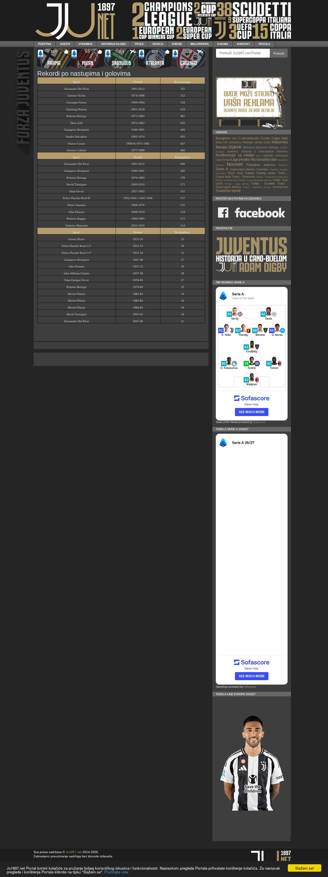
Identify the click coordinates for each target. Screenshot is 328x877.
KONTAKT (243, 43)
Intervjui (248, 142)
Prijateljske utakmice (261, 164)
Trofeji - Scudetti (263, 183)
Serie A (222, 169)
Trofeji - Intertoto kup (227, 180)
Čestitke (265, 138)
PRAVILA (264, 43)
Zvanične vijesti (228, 191)
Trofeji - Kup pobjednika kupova (255, 180)
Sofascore (259, 422)
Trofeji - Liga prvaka (237, 184)
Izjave (234, 146)
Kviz (258, 155)
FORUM (177, 43)
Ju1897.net (74, 852)
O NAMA (222, 43)
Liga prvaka (240, 159)
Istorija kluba (262, 142)
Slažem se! (304, 868)
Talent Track (235, 173)
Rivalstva (283, 165)
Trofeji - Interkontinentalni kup (272, 177)
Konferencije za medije (235, 155)
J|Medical (248, 147)
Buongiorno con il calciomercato (237, 138)
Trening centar (266, 173)
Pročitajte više (116, 872)
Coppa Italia (280, 138)
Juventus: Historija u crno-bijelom (250, 151)
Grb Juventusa (232, 142)
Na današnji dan (264, 159)
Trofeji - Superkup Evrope (257, 187)
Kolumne (282, 151)
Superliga (262, 169)
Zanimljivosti (280, 186)
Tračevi (249, 173)
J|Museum (261, 147)
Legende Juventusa (275, 155)
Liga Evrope (223, 159)
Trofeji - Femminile (243, 176)
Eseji (219, 142)
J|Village (273, 147)
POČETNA (44, 43)
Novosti (235, 164)
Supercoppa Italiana (242, 169)
